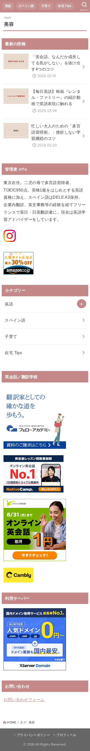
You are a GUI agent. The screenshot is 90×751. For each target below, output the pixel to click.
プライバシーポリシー (33, 735)
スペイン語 (26, 5)
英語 (8, 5)
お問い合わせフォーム (24, 699)
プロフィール (66, 735)
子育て (46, 5)
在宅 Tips (64, 5)
